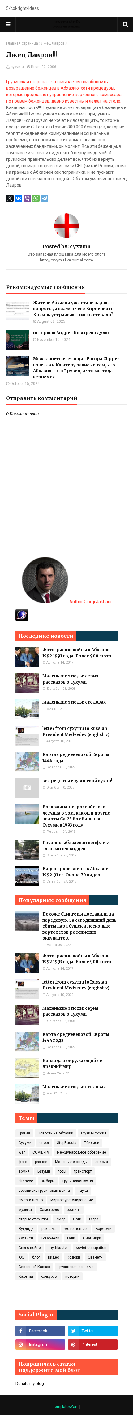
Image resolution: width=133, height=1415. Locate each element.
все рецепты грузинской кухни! (77, 780)
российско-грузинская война (44, 1190)
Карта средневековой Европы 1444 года (75, 757)
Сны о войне (30, 1248)
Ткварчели (50, 1238)
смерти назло (31, 1200)
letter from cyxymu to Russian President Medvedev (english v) (75, 731)
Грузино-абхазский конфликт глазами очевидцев (76, 845)
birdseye (26, 1181)
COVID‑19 (40, 1152)
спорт (44, 1143)
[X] (10, 198)
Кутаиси (26, 1238)
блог (36, 1257)
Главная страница (22, 43)
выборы (48, 1181)
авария (101, 1162)
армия (24, 1171)
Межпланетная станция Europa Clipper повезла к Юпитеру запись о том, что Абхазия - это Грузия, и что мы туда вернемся (76, 368)
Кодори (73, 1257)
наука (83, 1190)
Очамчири (92, 1238)
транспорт (83, 1171)
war (22, 1152)
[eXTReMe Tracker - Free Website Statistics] (21, 619)
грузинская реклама (76, 1267)
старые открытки (33, 1219)
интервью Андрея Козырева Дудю (71, 332)
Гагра (93, 1219)
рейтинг (73, 1209)
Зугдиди (26, 1229)
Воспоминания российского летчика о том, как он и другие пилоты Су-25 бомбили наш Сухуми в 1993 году (76, 816)
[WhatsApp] (36, 198)
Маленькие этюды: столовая (74, 702)
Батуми (43, 1171)
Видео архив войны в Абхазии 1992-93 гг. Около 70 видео (75, 872)
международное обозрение (81, 1152)
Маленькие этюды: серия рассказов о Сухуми (70, 679)
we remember (76, 1229)
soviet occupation (91, 1248)
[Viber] (27, 198)
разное (41, 1162)
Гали (71, 1238)
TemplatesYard (66, 1407)
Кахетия (26, 1276)
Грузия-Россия (93, 1133)
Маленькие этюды (71, 1162)
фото (23, 1162)
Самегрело (49, 1209)
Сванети (95, 1257)
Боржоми (104, 1229)
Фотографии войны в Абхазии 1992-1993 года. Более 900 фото (76, 653)
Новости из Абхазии (55, 1133)
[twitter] (93, 1331)
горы (62, 1171)
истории (72, 1276)
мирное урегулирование (71, 1200)
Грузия (24, 1133)
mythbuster (58, 1248)
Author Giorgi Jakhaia (89, 601)
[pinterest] (93, 1344)
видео (53, 1257)
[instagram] (40, 1344)
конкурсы (49, 1276)
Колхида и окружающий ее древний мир (72, 1063)
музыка (25, 1209)
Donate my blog (29, 1383)
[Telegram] (44, 198)
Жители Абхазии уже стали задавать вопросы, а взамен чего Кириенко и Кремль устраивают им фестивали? (74, 308)
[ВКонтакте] (18, 198)
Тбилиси (91, 1143)
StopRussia (66, 1143)
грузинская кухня (77, 1181)
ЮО (21, 1257)
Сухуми (25, 1143)
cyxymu (17, 67)
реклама (49, 1229)
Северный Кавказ (34, 1267)
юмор (60, 1219)
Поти (77, 1219)
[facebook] (40, 1331)
